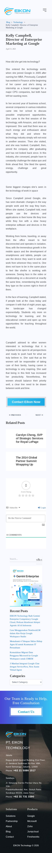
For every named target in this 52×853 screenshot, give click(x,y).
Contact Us (26, 712)
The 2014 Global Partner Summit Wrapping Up (26, 461)
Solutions (10, 816)
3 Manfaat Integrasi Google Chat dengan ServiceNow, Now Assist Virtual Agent (24, 666)
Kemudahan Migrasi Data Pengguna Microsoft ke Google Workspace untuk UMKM (24, 655)
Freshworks (33, 837)
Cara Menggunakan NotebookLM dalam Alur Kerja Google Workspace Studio (25, 633)
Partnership (12, 821)
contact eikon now (26, 402)
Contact (10, 837)
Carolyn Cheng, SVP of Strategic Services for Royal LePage (29, 438)
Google (31, 816)
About (9, 826)
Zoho (30, 826)
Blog (8, 831)
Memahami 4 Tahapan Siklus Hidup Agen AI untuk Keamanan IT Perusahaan (26, 644)
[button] (45, 10)
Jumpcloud (33, 831)
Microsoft (32, 821)
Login (43, 508)
